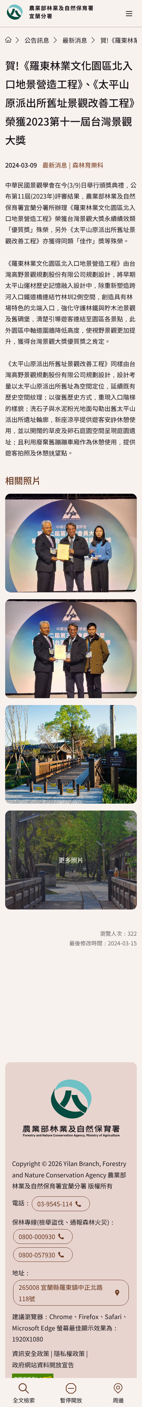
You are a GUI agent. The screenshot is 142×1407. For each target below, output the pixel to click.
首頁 (8, 40)
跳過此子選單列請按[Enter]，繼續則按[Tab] (15, 48)
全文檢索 (24, 1400)
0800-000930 (37, 1236)
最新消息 (74, 40)
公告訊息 (36, 40)
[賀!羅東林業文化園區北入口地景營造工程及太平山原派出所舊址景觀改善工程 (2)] (71, 648)
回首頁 (50, 12)
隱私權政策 (69, 1353)
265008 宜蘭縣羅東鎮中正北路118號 (61, 1293)
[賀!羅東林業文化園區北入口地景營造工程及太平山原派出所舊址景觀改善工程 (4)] (71, 860)
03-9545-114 (54, 1203)
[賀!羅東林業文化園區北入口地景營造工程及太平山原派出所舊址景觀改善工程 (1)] (71, 543)
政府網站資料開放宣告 (43, 1364)
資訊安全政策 (30, 1353)
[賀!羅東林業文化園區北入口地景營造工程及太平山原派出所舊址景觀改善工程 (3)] (71, 754)
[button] (129, 14)
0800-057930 (37, 1254)
